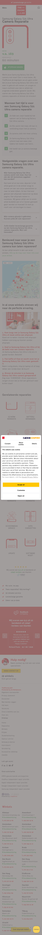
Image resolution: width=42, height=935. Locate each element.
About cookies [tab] (21, 443)
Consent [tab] (8, 443)
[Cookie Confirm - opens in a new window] (31, 438)
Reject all (21, 496)
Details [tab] (34, 443)
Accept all (21, 485)
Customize (21, 490)
